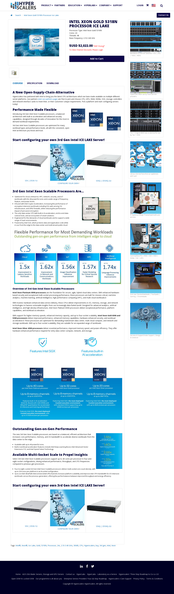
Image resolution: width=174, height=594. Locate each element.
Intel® (18, 545)
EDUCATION (74, 5)
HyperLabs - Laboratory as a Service (102, 574)
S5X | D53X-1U (31, 180)
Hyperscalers (89, 545)
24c (58, 545)
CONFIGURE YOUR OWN (68, 183)
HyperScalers (89, 584)
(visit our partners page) (48, 99)
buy (97, 545)
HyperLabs (89, 5)
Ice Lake (31, 545)
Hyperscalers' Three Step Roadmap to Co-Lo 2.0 (139, 574)
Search (18, 15)
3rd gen (103, 545)
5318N (44, 545)
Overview (18, 83)
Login (140, 5)
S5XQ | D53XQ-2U (103, 181)
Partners (60, 5)
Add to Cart (96, 58)
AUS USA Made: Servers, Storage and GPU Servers (43, 574)
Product (46, 5)
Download (53, 83)
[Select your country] (154, 5)
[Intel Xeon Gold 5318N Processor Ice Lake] (36, 42)
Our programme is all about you (49, 578)
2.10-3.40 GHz (66, 545)
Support (118, 5)
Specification (34, 83)
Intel (108, 545)
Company (104, 5)
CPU (81, 545)
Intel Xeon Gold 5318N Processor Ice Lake (41, 15)
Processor (52, 545)
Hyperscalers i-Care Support (120, 578)
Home (18, 574)
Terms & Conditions (154, 578)
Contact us (70, 574)
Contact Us (163, 15)
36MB (75, 545)
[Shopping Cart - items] (148, 5)
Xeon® (24, 545)
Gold (38, 545)
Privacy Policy (138, 578)
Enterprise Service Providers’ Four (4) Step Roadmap (85, 578)
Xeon (113, 545)
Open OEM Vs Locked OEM (22, 578)
